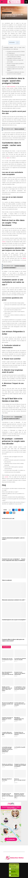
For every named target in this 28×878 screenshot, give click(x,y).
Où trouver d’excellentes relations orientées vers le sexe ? (7, 704)
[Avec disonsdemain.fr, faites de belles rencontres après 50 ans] (8, 667)
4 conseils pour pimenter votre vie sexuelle (20, 659)
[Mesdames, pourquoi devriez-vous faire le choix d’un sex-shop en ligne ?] (20, 788)
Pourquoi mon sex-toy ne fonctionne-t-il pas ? (7, 659)
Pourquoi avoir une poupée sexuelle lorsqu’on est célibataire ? (7, 795)
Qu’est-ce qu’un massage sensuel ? (19, 780)
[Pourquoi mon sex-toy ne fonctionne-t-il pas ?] (8, 653)
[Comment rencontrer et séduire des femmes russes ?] (8, 712)
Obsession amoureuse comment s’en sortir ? (13, 599)
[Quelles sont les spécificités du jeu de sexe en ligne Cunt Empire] (8, 682)
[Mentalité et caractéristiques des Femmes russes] (20, 712)
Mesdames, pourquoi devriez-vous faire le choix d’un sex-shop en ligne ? (19, 795)
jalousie (24, 258)
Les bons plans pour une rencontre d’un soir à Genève (19, 704)
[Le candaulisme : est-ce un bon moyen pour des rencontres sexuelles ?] (20, 682)
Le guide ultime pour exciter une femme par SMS (7, 733)
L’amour (4, 241)
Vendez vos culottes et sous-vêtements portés (7, 765)
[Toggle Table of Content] (16, 42)
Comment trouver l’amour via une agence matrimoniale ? (19, 673)
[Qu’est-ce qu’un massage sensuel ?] (20, 774)
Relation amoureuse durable (6, 12)
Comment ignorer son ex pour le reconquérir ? (14, 619)
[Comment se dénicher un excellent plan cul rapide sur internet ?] (20, 759)
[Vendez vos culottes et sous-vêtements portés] (8, 759)
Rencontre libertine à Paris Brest (7, 779)
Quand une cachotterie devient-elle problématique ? (13, 497)
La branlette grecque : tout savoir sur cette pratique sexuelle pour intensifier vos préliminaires (7, 749)
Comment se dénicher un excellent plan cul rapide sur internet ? (20, 765)
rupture (8, 157)
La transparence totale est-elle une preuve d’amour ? (13, 502)
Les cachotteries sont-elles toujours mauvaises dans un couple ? (13, 489)
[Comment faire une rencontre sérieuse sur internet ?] (20, 727)
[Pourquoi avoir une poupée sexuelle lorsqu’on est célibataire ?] (8, 788)
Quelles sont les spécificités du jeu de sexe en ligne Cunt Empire (7, 688)
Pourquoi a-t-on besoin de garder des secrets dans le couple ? (13, 499)
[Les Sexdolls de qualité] (20, 742)
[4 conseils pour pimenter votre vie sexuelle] (20, 653)
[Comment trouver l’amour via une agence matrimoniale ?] (20, 667)
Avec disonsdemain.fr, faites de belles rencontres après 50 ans (7, 673)
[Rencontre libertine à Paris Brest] (8, 774)
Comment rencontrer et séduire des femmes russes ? (7, 718)
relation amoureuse (11, 86)
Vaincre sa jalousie (7, 580)
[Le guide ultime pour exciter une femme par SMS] (8, 727)
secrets (6, 476)
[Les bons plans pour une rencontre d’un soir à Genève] (20, 697)
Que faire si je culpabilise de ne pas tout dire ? (12, 503)
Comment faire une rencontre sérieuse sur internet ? (19, 733)
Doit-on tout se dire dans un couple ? (10, 491)
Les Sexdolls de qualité (19, 747)
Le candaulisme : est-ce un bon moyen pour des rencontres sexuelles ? (19, 688)
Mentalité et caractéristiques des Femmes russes (19, 718)
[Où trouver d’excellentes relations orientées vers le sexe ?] (8, 697)
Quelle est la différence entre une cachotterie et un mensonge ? (13, 494)
